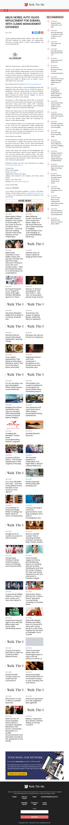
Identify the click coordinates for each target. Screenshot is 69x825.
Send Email (12, 172)
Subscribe (34, 817)
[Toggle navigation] (6, 10)
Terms (14, 797)
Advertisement (46, 797)
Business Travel (24, 803)
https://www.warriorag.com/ (20, 181)
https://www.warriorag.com (32, 84)
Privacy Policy (24, 797)
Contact (54, 797)
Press (35, 797)
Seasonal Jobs (34, 803)
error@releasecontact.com (34, 193)
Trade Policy (44, 803)
